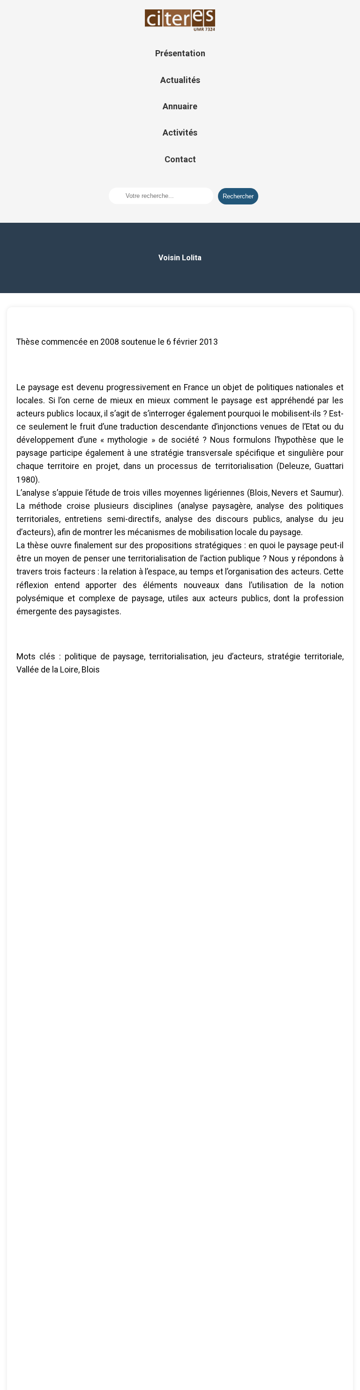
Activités (180, 132)
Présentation (180, 53)
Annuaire (180, 106)
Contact (180, 159)
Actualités (180, 80)
